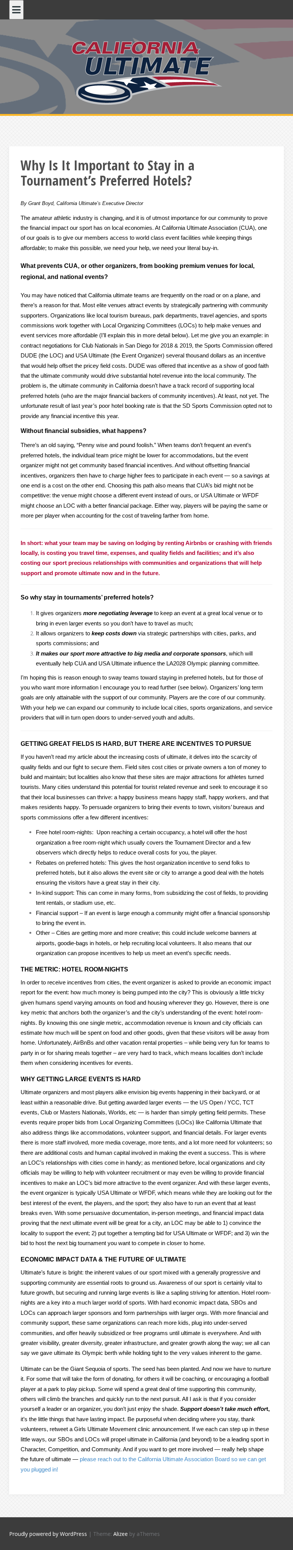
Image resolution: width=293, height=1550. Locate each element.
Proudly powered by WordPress (48, 1533)
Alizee (120, 1533)
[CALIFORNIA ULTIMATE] (146, 71)
